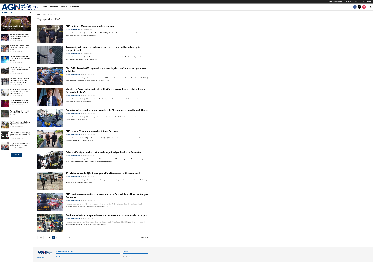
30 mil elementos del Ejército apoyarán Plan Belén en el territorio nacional (103, 173)
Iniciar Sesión (368, 1)
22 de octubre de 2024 (88, 218)
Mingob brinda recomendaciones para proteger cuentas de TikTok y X (20, 134)
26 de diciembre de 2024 (88, 134)
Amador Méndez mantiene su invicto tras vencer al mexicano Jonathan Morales (19, 36)
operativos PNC (52, 14)
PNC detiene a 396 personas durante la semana (90, 26)
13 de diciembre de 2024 (88, 176)
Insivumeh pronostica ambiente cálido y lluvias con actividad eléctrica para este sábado (20, 80)
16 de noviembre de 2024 (88, 200)
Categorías (74, 7)
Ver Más (16, 154)
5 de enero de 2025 (87, 29)
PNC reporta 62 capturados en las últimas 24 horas (92, 131)
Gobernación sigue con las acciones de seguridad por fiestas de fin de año (103, 152)
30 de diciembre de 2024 (88, 95)
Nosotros (54, 7)
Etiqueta (44, 14)
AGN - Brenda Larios (74, 29)
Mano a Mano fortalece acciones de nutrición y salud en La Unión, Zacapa (20, 47)
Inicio (45, 7)
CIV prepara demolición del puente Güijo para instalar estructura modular (20, 69)
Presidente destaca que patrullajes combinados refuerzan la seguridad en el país (106, 215)
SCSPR (58, 256)
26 (64, 237)
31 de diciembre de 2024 (88, 74)
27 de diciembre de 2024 (88, 113)
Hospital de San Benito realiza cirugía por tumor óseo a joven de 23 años (20, 58)
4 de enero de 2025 (87, 53)
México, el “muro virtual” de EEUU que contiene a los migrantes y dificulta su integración (20, 91)
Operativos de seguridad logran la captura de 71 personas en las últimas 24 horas (107, 110)
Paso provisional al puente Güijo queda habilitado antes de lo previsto (20, 112)
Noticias (64, 7)
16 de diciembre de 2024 (88, 155)
